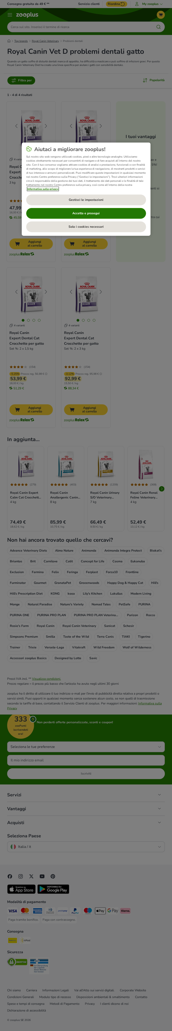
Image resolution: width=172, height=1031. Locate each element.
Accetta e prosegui (86, 213)
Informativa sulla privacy (42, 189)
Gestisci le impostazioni (86, 200)
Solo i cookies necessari (86, 227)
